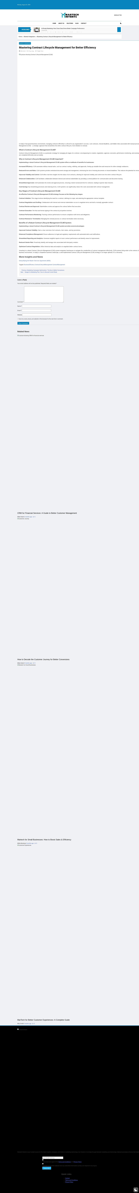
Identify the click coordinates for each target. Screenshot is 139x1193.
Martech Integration (25, 43)
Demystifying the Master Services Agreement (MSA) (35, 260)
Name (19, 306)
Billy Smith (23, 51)
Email (19, 310)
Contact (83, 23)
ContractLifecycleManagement (43, 264)
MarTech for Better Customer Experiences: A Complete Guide (43, 1020)
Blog (77, 23)
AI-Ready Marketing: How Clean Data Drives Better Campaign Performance (62, 28)
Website (19, 315)
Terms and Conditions (64, 1162)
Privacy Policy (78, 1162)
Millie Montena (21, 843)
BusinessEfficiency (29, 264)
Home (54, 23)
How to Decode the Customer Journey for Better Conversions (43, 659)
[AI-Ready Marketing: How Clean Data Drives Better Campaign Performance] (37, 31)
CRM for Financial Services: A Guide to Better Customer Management (47, 513)
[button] (135, 1189)
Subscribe (47, 1168)
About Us (61, 23)
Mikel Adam (20, 517)
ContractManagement (59, 264)
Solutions (70, 23)
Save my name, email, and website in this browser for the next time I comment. (41, 319)
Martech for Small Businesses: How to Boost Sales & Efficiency (44, 840)
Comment (20, 302)
